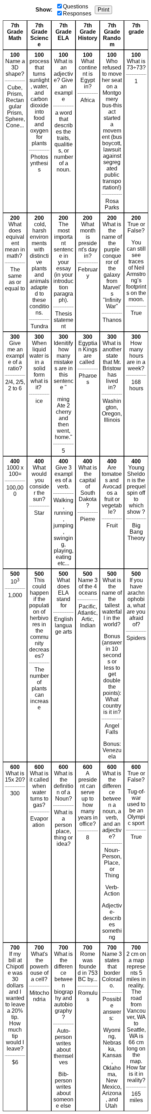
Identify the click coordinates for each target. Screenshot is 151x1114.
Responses (77, 13)
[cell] (15, 131)
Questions (75, 6)
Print (103, 10)
